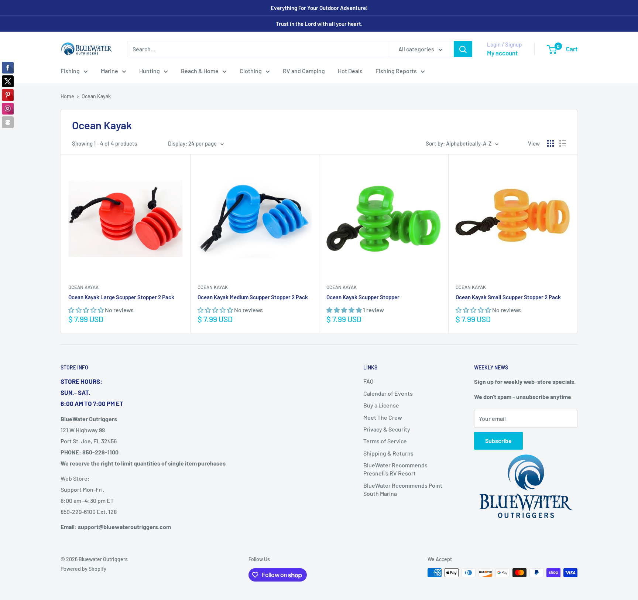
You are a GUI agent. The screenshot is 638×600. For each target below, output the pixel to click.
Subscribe (498, 440)
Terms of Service (385, 440)
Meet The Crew (382, 417)
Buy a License (381, 405)
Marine (109, 70)
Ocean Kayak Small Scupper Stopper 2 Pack (508, 297)
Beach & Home (200, 70)
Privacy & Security (386, 429)
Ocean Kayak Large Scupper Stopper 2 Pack (121, 297)
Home (67, 96)
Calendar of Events (388, 393)
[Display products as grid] (550, 143)
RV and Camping (304, 70)
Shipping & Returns (388, 453)
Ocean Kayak (96, 96)
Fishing (70, 70)
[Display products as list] (562, 143)
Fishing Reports (396, 70)
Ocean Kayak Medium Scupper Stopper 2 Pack (253, 297)
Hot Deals (350, 70)
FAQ (368, 381)
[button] (86, 309)
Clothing (251, 70)
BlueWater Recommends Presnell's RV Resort (395, 469)
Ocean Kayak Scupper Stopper (362, 297)
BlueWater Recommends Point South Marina (402, 489)
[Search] (463, 49)
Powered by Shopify (83, 569)
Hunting (149, 70)
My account (502, 53)
